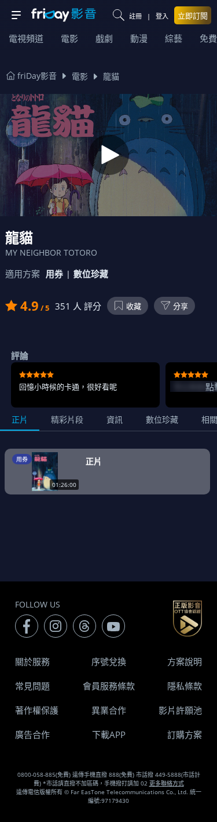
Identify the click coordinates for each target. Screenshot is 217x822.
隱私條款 (184, 686)
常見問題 (32, 686)
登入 (162, 16)
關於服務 (32, 661)
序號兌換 (108, 661)
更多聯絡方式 (166, 783)
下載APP (109, 734)
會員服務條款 (109, 686)
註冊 (135, 16)
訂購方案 (184, 734)
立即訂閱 (193, 15)
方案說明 (184, 661)
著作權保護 (36, 710)
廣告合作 (32, 734)
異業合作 (108, 710)
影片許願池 (180, 710)
